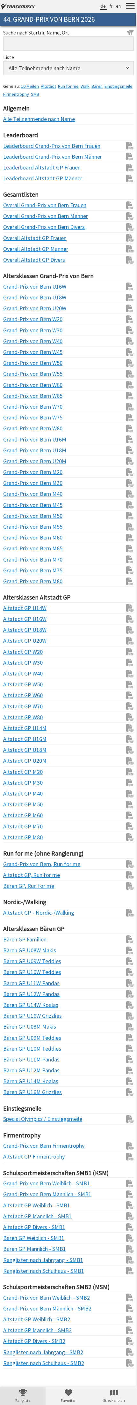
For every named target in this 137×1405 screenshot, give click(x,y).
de (98, 6)
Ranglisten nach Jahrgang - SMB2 (16, 1352)
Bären (97, 86)
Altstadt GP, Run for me (16, 875)
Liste (8, 57)
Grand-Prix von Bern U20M (16, 461)
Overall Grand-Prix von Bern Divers (16, 226)
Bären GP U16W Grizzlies (16, 1015)
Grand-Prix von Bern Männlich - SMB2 (16, 1308)
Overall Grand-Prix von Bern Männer (16, 216)
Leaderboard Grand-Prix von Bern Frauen (16, 145)
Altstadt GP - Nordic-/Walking (16, 912)
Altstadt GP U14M (16, 728)
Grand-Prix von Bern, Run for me (16, 864)
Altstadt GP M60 (16, 815)
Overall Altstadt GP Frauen (16, 238)
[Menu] (125, 6)
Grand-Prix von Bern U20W (16, 308)
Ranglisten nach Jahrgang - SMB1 (16, 1260)
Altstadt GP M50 (16, 804)
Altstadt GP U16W (16, 619)
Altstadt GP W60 (16, 695)
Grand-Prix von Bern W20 (16, 319)
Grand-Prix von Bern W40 (16, 341)
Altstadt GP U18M (16, 749)
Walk (85, 86)
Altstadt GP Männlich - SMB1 (16, 1216)
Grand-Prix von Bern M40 (16, 493)
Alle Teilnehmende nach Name (16, 119)
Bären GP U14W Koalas (16, 1004)
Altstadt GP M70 (16, 826)
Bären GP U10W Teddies (16, 972)
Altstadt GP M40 (16, 793)
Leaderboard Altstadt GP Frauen (16, 167)
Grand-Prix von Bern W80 (16, 428)
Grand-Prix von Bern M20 (16, 472)
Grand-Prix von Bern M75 (16, 570)
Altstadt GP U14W (16, 608)
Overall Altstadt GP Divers (16, 259)
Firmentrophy (46, 94)
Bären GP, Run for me (16, 885)
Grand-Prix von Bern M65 (16, 548)
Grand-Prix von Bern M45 (16, 505)
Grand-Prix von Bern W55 (16, 373)
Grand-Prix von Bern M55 (16, 526)
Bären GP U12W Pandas (16, 994)
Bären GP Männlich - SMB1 (16, 1248)
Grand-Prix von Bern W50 (16, 362)
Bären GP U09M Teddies (16, 1037)
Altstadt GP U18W (16, 629)
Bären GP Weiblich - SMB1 (16, 1238)
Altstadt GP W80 (16, 717)
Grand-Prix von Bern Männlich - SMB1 (16, 1194)
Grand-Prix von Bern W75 (16, 417)
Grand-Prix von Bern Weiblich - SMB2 (16, 1297)
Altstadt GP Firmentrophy (16, 1156)
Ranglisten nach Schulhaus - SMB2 (16, 1363)
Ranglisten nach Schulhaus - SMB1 (16, 1270)
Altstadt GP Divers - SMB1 (16, 1227)
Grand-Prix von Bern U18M (16, 450)
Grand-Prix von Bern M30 (16, 483)
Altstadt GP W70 (16, 706)
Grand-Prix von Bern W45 (16, 352)
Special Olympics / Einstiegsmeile (16, 1118)
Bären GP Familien (16, 939)
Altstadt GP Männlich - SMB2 (16, 1330)
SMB (65, 94)
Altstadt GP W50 (16, 684)
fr (106, 6)
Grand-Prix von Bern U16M (16, 439)
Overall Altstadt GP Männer (16, 249)
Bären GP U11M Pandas (16, 1059)
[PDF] (122, 145)
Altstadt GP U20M (16, 760)
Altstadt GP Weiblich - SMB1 (16, 1205)
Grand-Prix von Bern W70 (16, 406)
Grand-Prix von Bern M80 (16, 581)
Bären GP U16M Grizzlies (16, 1092)
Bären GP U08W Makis (16, 950)
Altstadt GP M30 (16, 782)
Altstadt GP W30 (16, 662)
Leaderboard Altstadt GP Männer (16, 178)
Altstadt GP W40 (16, 673)
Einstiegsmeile (17, 94)
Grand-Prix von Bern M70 (16, 559)
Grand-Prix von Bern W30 (16, 330)
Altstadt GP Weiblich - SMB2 (16, 1319)
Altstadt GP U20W (16, 640)
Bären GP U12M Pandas (16, 1070)
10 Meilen (30, 86)
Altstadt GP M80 (16, 837)
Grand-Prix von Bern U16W (16, 286)
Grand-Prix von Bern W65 (16, 395)
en (113, 6)
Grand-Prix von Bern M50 (16, 515)
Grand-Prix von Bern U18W (16, 297)
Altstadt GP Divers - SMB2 (16, 1341)
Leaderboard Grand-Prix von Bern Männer (16, 156)
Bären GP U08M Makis (16, 1026)
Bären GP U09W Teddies (16, 961)
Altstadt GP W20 (16, 651)
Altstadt (48, 86)
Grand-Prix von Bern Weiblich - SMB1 (16, 1183)
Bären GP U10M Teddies (16, 1048)
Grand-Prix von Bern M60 (16, 537)
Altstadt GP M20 (16, 771)
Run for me (68, 86)
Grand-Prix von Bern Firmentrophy (16, 1145)
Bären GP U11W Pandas (16, 983)
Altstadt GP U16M (16, 739)
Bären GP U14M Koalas (16, 1081)
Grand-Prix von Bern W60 (16, 385)
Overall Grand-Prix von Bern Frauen (16, 205)
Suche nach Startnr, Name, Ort (36, 32)
